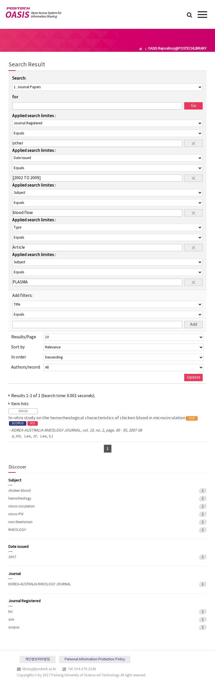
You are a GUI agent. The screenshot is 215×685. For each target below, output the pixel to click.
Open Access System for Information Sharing (34, 13)
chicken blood (19, 491)
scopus (13, 627)
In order (18, 357)
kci (10, 612)
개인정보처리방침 (37, 659)
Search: (19, 78)
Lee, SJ (46, 436)
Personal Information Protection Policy (95, 659)
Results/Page (23, 337)
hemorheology (19, 498)
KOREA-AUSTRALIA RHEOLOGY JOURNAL (39, 584)
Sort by (18, 347)
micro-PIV (16, 514)
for (15, 97)
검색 (189, 15)
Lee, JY (30, 436)
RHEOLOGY (17, 530)
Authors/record (25, 367)
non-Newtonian (20, 522)
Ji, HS (16, 436)
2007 (12, 557)
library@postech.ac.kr (39, 669)
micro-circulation (21, 506)
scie (11, 619)
